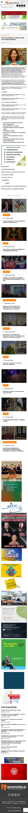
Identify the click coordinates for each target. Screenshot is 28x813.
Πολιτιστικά (13, 442)
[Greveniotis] (12, 2)
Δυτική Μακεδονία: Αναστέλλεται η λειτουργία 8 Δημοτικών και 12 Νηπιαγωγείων (12, 736)
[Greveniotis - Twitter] (20, 6)
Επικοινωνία (23, 803)
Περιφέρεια (6, 214)
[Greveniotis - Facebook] (17, 6)
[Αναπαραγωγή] (3, 604)
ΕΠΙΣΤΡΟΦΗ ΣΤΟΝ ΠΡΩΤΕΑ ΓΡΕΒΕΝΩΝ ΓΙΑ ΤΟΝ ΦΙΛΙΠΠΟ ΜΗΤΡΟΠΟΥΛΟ (14, 250)
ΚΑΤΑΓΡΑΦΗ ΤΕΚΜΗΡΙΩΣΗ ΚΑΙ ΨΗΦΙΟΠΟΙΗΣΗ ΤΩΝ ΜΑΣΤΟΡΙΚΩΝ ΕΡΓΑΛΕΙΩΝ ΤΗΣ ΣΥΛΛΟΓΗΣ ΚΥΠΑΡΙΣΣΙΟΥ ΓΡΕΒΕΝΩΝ (13, 450)
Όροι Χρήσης (10, 801)
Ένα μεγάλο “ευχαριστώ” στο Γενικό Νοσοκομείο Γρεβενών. (12, 363)
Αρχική (7, 183)
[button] (14, 598)
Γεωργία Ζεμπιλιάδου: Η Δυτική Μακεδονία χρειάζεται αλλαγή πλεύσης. (14, 221)
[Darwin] (17, 810)
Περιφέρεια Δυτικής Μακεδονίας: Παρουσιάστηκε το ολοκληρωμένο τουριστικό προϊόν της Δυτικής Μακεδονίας (12, 308)
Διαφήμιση (15, 803)
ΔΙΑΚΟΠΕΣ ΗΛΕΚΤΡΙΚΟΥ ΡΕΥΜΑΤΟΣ (9, 747)
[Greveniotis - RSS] (24, 6)
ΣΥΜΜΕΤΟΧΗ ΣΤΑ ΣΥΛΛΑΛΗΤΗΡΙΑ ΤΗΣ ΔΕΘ (11, 710)
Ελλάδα (6, 385)
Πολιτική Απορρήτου (20, 801)
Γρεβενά (6, 300)
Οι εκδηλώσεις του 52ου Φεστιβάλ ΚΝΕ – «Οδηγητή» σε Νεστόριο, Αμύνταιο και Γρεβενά (13, 715)
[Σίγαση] (23, 604)
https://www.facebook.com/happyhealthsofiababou (12, 188)
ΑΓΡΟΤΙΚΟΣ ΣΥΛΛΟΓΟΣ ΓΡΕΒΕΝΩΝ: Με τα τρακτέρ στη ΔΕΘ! (13, 725)
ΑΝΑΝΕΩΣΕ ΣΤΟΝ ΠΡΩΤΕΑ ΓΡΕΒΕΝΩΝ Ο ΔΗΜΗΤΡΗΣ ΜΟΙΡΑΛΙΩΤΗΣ (13, 752)
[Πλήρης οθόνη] (25, 604)
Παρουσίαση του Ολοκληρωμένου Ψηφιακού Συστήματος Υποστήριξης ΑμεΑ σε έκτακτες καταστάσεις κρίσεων (14, 336)
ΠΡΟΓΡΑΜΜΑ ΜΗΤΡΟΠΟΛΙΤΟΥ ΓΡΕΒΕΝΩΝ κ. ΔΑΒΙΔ (14, 420)
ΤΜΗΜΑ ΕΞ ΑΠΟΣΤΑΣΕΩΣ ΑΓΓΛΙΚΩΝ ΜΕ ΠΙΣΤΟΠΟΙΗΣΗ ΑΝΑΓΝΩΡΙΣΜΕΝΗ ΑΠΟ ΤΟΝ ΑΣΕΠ (13, 279)
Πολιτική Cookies (6, 803)
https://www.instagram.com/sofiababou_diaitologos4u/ (13, 186)
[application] (14, 598)
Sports (5, 243)
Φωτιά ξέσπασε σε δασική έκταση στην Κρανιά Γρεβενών (12, 720)
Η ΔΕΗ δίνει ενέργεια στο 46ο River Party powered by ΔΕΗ (13, 392)
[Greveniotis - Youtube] (22, 6)
